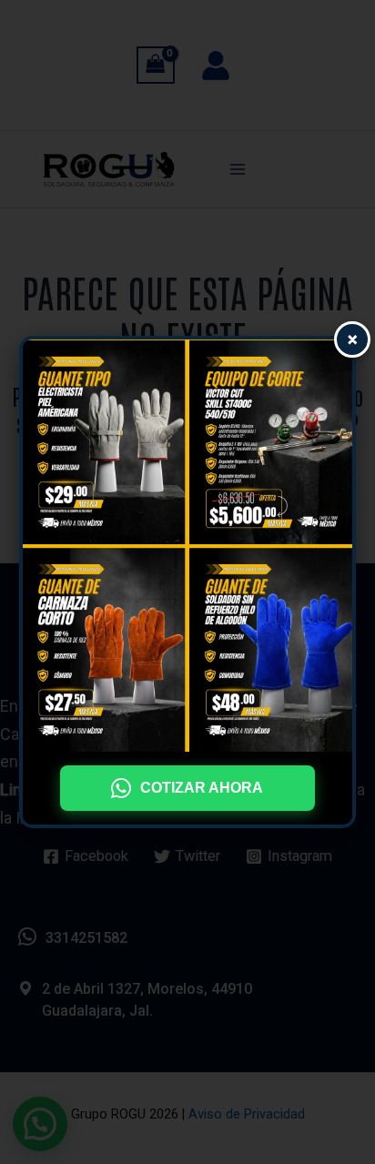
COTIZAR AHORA (201, 787)
